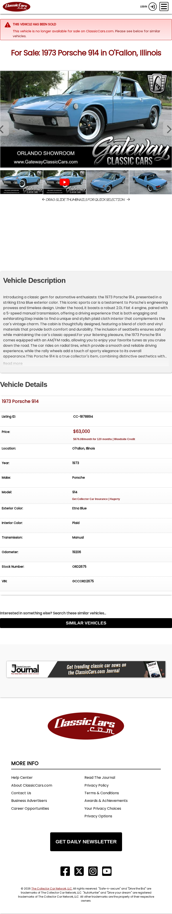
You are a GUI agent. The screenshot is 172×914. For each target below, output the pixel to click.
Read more (13, 363)
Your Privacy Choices (102, 808)
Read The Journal (99, 777)
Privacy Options (98, 816)
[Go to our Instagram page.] (93, 871)
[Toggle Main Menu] (163, 6)
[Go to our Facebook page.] (65, 871)
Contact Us (21, 793)
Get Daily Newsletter (86, 841)
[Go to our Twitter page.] (79, 871)
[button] (167, 128)
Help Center (22, 777)
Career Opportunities (30, 808)
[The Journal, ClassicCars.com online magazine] (86, 669)
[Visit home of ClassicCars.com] (86, 732)
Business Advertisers (29, 800)
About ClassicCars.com (31, 785)
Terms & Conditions (101, 793)
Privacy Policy (96, 785)
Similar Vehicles (86, 623)
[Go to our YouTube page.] (107, 871)
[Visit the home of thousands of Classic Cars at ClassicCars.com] (19, 7)
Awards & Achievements (106, 800)
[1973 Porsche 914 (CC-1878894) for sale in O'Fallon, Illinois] (86, 119)
